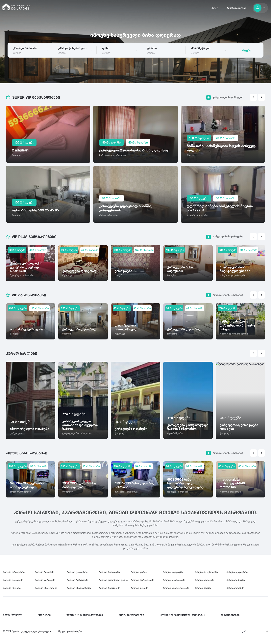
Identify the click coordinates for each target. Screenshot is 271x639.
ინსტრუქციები (230, 614)
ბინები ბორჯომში (77, 579)
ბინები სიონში (235, 587)
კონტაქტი (44, 614)
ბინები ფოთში (139, 587)
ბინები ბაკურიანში (206, 572)
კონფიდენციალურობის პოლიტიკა (182, 614)
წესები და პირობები (70, 631)
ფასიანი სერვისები (131, 614)
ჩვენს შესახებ (12, 614)
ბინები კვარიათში (174, 579)
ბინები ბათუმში (44, 572)
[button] (261, 97)
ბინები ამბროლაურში (176, 587)
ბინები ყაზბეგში (45, 579)
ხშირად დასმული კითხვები (84, 614)
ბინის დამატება (236, 7)
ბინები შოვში (203, 587)
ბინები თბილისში (14, 572)
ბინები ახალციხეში (79, 587)
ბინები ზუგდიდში (109, 587)
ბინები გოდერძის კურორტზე (115, 579)
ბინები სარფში (236, 579)
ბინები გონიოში (204, 579)
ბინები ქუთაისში (77, 572)
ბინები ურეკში (12, 587)
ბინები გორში (139, 572)
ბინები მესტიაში (13, 579)
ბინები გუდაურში (237, 572)
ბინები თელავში (173, 572)
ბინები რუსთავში (109, 572)
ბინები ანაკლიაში (46, 587)
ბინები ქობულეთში (142, 579)
